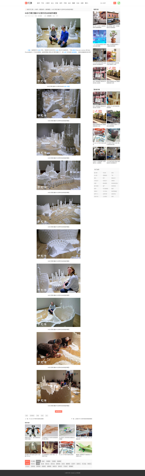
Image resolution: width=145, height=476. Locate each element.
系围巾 (95, 191)
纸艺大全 (53, 463)
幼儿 (52, 3)
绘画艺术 (55, 466)
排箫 (112, 196)
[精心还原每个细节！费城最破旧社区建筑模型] (113, 18)
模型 (68, 86)
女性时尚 (33, 466)
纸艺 (61, 3)
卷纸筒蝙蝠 (114, 191)
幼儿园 (42, 463)
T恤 (112, 175)
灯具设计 (96, 180)
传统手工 (89, 463)
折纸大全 (47, 463)
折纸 (56, 3)
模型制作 (41, 9)
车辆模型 (48, 461)
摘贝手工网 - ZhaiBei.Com (71, 473)
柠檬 (95, 183)
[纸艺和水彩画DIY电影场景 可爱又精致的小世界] (113, 55)
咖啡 (39, 50)
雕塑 (73, 3)
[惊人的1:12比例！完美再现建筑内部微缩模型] (99, 18)
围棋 (112, 188)
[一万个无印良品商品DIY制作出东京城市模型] (99, 36)
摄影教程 (49, 466)
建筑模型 (48, 9)
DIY (46, 415)
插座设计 (113, 178)
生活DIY (73, 463)
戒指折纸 (113, 194)
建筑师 (74, 50)
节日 (42, 3)
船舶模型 (59, 461)
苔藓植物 (105, 175)
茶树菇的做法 (114, 183)
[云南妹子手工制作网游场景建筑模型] (113, 98)
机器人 (43, 461)
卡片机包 (105, 191)
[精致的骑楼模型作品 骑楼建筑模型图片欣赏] (113, 73)
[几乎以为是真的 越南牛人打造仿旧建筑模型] (113, 116)
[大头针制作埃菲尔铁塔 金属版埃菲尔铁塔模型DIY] (99, 55)
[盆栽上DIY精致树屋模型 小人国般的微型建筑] (113, 36)
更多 (86, 3)
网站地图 (78, 473)
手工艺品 (84, 463)
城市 (65, 86)
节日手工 (33, 463)
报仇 (95, 178)
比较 (57, 50)
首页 (38, 3)
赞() (59, 411)
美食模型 (105, 183)
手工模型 (33, 461)
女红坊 (63, 463)
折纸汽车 (96, 196)
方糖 (29, 50)
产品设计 (66, 466)
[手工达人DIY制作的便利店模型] (99, 135)
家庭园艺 (44, 466)
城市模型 (74, 52)
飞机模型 (54, 461)
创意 (82, 3)
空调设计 (105, 180)
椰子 (104, 178)
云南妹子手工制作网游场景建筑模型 (83, 418)
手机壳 (104, 172)
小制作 (48, 3)
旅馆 (112, 172)
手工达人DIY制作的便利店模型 (36, 418)
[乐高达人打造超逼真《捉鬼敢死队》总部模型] (99, 153)
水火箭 (95, 175)
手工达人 (27, 466)
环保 (65, 3)
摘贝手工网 (30, 9)
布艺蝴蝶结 (105, 188)
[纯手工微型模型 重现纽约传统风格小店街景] (99, 73)
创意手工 (79, 463)
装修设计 (60, 466)
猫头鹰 (95, 172)
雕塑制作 (68, 463)
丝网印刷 (105, 194)
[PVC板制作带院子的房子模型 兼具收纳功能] (113, 135)
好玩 (42, 415)
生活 (78, 3)
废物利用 (58, 463)
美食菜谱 (38, 466)
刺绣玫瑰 (113, 186)
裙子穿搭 (96, 186)
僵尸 (104, 186)
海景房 (113, 180)
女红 (69, 3)
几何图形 (105, 196)
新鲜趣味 (71, 466)
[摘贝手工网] (28, 3)
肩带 (95, 188)
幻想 (65, 52)
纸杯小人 (96, 194)
